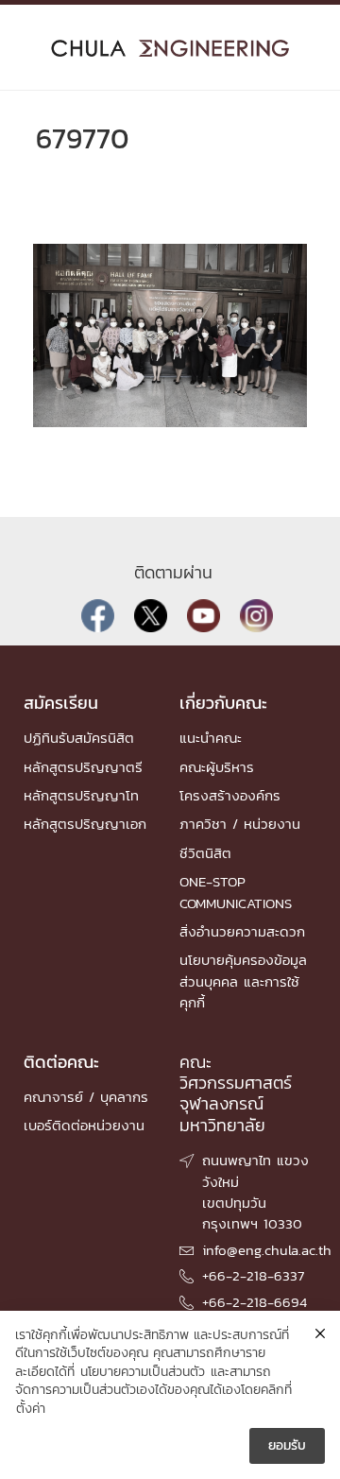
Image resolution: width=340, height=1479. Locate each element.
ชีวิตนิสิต (205, 853)
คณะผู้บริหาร (216, 767)
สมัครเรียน (61, 702)
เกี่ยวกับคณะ (223, 702)
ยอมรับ (287, 1445)
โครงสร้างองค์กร (229, 795)
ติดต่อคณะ (61, 1062)
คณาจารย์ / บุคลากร (86, 1097)
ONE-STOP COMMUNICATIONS (235, 891)
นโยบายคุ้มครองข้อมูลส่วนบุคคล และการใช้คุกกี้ (243, 981)
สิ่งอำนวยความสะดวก (242, 931)
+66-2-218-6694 (254, 1302)
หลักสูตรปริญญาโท (81, 795)
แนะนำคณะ (210, 737)
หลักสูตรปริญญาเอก (85, 823)
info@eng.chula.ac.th (267, 1250)
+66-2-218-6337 (253, 1275)
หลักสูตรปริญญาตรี (83, 767)
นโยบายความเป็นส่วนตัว (142, 1372)
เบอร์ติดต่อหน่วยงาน (84, 1125)
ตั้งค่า (30, 1409)
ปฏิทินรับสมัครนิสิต (79, 737)
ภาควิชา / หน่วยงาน (239, 823)
